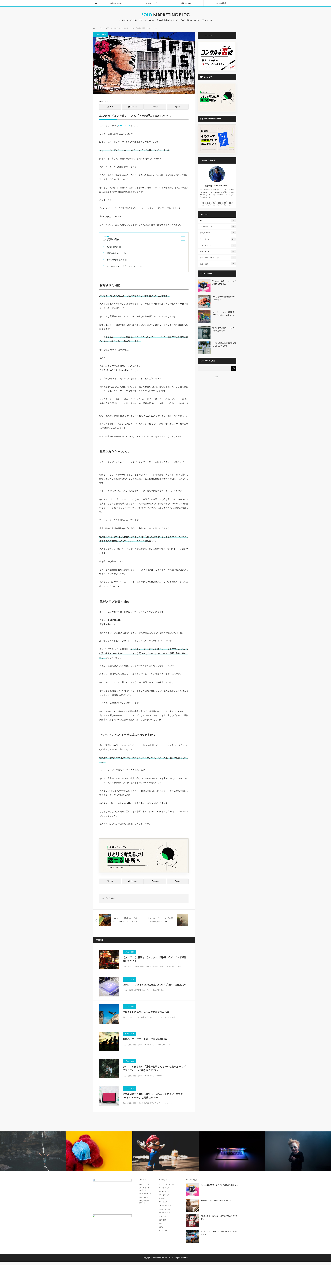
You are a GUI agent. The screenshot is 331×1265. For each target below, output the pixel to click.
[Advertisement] (217, 395)
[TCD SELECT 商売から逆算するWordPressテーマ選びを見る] (217, 139)
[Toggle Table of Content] (183, 238)
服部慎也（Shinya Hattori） (217, 186)
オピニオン (162, 1227)
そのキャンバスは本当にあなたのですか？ (125, 266)
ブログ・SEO (100, 35)
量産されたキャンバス (117, 253)
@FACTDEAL (124, 125)
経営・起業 (217, 264)
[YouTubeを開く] (219, 203)
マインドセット (164, 1191)
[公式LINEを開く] (230, 203)
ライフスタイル (217, 245)
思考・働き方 (217, 251)
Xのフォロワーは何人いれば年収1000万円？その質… (219, 1217)
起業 (160, 1223)
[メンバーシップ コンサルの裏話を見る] (217, 56)
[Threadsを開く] (214, 203)
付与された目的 (114, 247)
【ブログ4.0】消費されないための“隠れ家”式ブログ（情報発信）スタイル (154, 959)
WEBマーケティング (165, 1209)
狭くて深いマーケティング (217, 258)
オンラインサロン (145, 1193)
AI (217, 220)
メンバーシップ (151, 3)
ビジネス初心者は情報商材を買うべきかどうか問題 (224, 344)
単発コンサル (186, 3)
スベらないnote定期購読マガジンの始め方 (224, 298)
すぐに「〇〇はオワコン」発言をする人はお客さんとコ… (219, 1232)
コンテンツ (142, 1190)
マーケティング (217, 239)
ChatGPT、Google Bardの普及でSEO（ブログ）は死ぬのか (154, 984)
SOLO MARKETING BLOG (165, 15)
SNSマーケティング (165, 1205)
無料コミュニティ (116, 3)
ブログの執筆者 (220, 3)
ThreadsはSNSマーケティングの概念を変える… (224, 282)
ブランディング (164, 1195)
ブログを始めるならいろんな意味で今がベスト (147, 1012)
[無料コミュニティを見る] (143, 856)
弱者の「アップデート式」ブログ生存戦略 (145, 1039)
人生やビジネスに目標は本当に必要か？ (216, 1200)
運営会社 (142, 1203)
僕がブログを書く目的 (117, 260)
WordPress (162, 1216)
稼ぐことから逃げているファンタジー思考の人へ (224, 329)
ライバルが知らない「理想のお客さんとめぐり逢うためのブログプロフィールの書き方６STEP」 (155, 1068)
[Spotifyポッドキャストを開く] (224, 203)
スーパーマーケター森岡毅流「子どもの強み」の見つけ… (223, 313)
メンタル (161, 1198)
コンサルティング (217, 227)
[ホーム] (96, 3)
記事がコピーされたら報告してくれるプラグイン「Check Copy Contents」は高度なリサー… (153, 1096)
